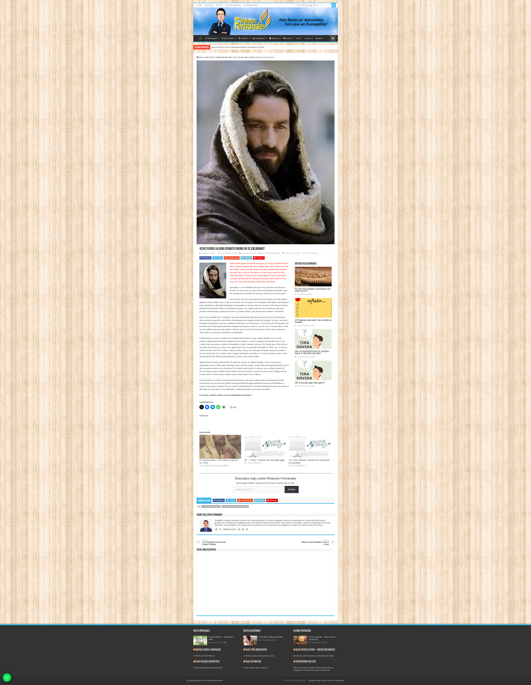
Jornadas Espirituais (233, 5)
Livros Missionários (250, 5)
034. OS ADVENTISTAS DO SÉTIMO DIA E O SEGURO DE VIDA (312, 352)
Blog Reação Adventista (207, 661)
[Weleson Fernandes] (265, 21)
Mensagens (212, 38)
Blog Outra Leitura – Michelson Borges (315, 649)
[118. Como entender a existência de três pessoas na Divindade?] (309, 447)
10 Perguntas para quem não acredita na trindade (313, 321)
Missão (318, 38)
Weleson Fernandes (209, 253)
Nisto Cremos (228, 38)
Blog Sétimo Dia (253, 661)
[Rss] (298, 5)
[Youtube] (311, 5)
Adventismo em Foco (306, 661)
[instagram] (317, 5)
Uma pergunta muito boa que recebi (207, 668)
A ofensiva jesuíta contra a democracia (258, 656)
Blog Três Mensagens (256, 649)
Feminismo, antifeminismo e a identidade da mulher (313, 656)
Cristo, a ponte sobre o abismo (255, 668)
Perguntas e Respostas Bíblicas (268, 253)
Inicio (200, 57)
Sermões (219, 5)
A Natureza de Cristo (223, 57)
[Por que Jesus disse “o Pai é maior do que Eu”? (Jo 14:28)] (220, 447)
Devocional (209, 5)
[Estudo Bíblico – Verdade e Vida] (200, 640)
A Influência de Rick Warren (204, 656)
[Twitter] (303, 5)
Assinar (291, 489)
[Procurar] (334, 5)
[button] (7, 677)
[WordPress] (314, 5)
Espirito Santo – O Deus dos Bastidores (226, 47)
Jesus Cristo (209, 57)
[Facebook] (300, 5)
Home (200, 38)
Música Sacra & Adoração (208, 649)
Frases (199, 5)
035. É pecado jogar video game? (310, 383)
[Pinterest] (306, 5)
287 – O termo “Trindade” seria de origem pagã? (264, 460)
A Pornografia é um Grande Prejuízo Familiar (214, 542)
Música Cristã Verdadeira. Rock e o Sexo (315, 542)
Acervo (289, 38)
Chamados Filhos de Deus (271, 637)
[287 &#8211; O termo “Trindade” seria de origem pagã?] (265, 447)
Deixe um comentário (293, 253)
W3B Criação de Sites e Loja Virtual (330, 680)
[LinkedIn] (308, 5)
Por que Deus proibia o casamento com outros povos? (313, 290)
